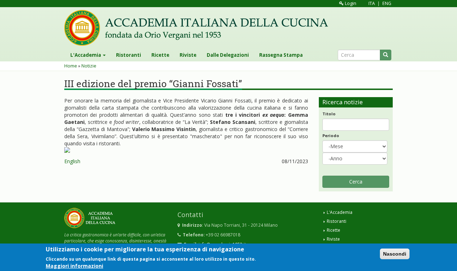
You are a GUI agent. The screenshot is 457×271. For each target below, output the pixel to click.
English (72, 161)
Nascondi (394, 254)
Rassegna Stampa (281, 55)
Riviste (188, 55)
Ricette (160, 55)
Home (70, 66)
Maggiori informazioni (74, 265)
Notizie (88, 66)
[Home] (198, 28)
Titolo (329, 113)
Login (350, 3)
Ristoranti (128, 55)
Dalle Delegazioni (228, 55)
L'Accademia (86, 55)
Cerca (355, 181)
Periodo (330, 135)
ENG (386, 3)
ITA (371, 3)
